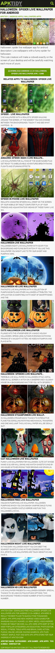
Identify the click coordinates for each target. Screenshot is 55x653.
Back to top (46, 650)
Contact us (14, 644)
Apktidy (4, 16)
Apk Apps (44, 641)
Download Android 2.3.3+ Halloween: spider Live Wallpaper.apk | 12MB (28, 72)
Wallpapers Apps (32, 16)
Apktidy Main (7, 641)
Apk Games (33, 641)
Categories (20, 641)
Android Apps (16, 16)
